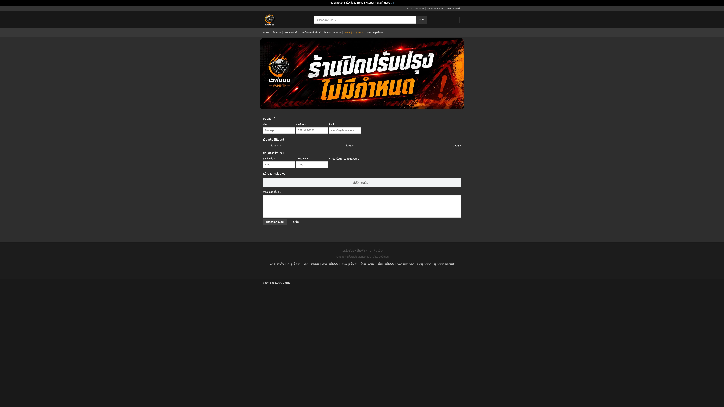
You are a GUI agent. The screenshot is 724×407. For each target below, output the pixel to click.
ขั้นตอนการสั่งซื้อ (331, 32)
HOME (266, 32)
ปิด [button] (392, 3)
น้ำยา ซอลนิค (367, 264)
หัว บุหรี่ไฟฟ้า (294, 264)
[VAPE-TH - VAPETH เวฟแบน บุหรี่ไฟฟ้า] (269, 19)
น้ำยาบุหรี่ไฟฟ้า (386, 264)
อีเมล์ (331, 124)
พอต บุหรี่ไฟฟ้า (330, 264)
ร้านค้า (275, 32)
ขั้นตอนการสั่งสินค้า (435, 8)
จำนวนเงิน (302, 159)
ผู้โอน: (267, 124)
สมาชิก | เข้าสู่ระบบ (352, 32)
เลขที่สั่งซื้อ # (269, 159)
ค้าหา (421, 19)
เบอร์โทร (301, 124)
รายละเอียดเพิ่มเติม (272, 192)
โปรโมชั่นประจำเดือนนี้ (311, 32)
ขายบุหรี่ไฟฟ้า (424, 264)
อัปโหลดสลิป (362, 183)
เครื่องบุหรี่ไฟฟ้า (349, 264)
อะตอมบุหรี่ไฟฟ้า (405, 264)
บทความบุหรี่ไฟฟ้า (375, 32)
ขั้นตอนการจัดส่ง (454, 8)
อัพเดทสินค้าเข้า (291, 32)
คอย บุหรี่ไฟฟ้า (311, 264)
